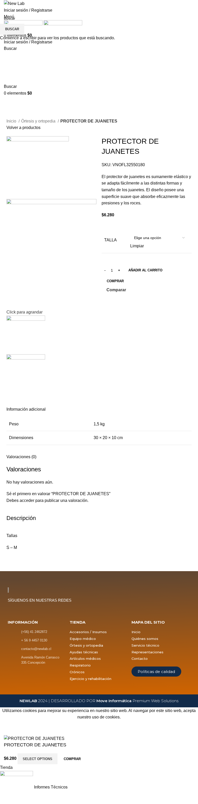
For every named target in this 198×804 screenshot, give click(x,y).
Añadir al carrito (145, 270)
